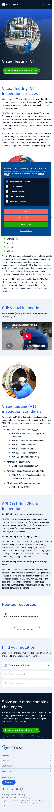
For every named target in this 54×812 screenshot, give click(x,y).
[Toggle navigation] (49, 4)
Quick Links (6, 771)
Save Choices (26, 224)
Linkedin (8, 789)
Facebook (3, 789)
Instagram (21, 789)
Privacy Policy (25, 798)
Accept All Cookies (26, 218)
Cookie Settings (26, 231)
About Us (5, 756)
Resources (6, 761)
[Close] (48, 165)
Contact (9, 782)
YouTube (17, 789)
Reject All (26, 211)
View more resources (27, 629)
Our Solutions (7, 766)
